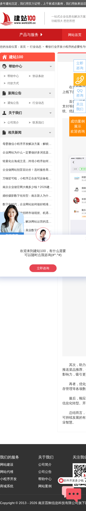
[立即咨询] (80, 66)
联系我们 (38, 122)
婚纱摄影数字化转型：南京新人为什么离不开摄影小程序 (27, 195)
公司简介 (13, 122)
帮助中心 (13, 76)
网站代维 (6, 472)
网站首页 (74, 35)
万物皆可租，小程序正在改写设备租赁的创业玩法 (27, 178)
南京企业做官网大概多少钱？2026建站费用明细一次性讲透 (27, 187)
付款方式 (13, 83)
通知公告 (13, 103)
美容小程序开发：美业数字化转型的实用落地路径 (27, 230)
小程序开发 (8, 479)
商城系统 (6, 486)
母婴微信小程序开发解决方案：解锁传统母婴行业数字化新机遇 (27, 144)
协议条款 (38, 76)
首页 (23, 46)
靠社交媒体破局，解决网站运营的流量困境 (27, 221)
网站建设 (6, 464)
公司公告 (45, 472)
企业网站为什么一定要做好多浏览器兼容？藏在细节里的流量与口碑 (27, 152)
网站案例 (45, 486)
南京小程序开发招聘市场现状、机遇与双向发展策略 (27, 213)
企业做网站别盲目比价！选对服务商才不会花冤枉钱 (27, 169)
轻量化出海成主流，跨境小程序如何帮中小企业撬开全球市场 (27, 161)
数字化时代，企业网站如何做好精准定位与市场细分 (27, 204)
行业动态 (35, 46)
